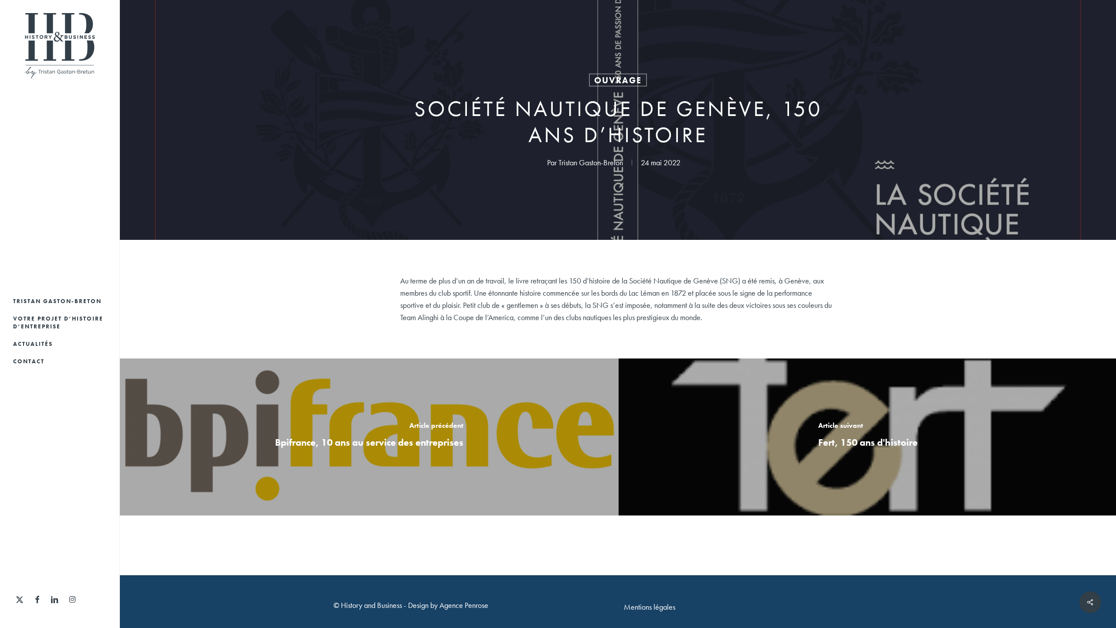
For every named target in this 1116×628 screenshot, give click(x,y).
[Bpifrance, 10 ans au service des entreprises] (369, 436)
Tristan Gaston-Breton (590, 162)
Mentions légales (649, 607)
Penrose (476, 605)
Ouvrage (618, 80)
